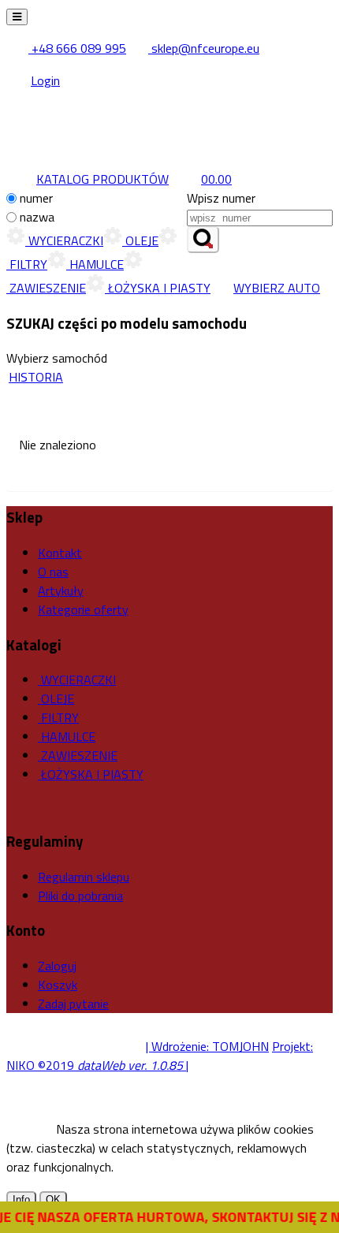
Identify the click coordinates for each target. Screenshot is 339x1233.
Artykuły (61, 590)
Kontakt (60, 552)
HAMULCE (95, 264)
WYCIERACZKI (64, 240)
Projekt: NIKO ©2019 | (159, 1056)
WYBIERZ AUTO (276, 287)
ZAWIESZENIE (77, 755)
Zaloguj (57, 965)
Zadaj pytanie (73, 1003)
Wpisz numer (221, 197)
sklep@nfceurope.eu (203, 48)
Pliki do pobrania (80, 895)
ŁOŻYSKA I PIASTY (157, 287)
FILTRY (58, 717)
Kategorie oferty (83, 609)
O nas (53, 571)
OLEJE (140, 240)
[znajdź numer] (203, 239)
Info (21, 1199)
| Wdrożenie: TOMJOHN (207, 1046)
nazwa (37, 216)
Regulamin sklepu (83, 876)
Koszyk (57, 984)
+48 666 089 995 (77, 48)
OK (53, 1199)
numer (36, 197)
